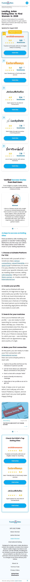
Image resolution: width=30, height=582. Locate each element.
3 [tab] (17, 431)
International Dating (15, 542)
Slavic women (7, 277)
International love (8, 279)
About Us (15, 563)
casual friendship (18, 263)
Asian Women (15, 539)
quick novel (6, 265)
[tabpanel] (15, 415)
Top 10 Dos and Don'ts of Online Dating (13, 423)
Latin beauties (7, 275)
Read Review (21, 42)
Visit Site (15, 53)
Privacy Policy (15, 570)
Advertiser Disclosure (15, 574)
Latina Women (15, 535)
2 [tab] (14, 431)
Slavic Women (15, 532)
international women (9, 355)
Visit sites (15, 461)
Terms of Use (15, 567)
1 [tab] (12, 431)
